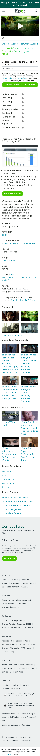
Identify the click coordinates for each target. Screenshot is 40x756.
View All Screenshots (12, 335)
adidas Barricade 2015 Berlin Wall (18, 501)
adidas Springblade (11, 509)
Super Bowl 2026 (24, 624)
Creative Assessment (21, 600)
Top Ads (5, 620)
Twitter (15, 243)
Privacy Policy (7, 78)
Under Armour (8, 479)
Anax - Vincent (9, 260)
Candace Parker (29, 277)
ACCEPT (16, 754)
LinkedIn (5, 688)
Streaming (15, 583)
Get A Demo (9, 558)
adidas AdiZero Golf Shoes (15, 497)
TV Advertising (8, 651)
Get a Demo (7, 672)
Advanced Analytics (10, 607)
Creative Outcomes (26, 644)
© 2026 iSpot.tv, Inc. (9, 737)
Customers (19, 665)
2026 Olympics (28, 627)
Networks (25, 579)
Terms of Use (22, 78)
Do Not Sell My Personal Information (16, 725)
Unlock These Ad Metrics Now (20, 84)
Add (12, 274)
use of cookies (6, 754)
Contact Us (20, 668)
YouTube (24, 243)
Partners (31, 668)
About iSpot (7, 665)
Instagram (15, 688)
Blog (26, 641)
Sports (25, 583)
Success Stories (8, 644)
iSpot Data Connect (10, 587)
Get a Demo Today (12, 193)
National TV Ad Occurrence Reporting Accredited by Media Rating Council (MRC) (21, 705)
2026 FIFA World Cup (11, 627)
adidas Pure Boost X (11, 513)
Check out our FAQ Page (23, 300)
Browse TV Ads (8, 624)
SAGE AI (24, 587)
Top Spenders (17, 620)
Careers (29, 665)
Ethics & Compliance (10, 740)
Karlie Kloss (7, 280)
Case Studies (16, 641)
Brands (15, 579)
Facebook (6, 243)
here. (4, 720)
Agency (5, 583)
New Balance (8, 483)
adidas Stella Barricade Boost (16, 505)
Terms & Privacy (25, 737)
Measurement (8, 603)
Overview (6, 579)
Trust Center (26, 740)
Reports (5, 641)
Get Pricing (19, 672)
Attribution (21, 603)
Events (5, 648)
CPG (32, 583)
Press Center (7, 668)
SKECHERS (6, 471)
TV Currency (26, 648)
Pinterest (33, 243)
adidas (5, 235)
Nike (4, 475)
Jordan (5, 487)
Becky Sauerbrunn (10, 277)
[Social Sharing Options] (3, 38)
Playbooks (14, 648)
